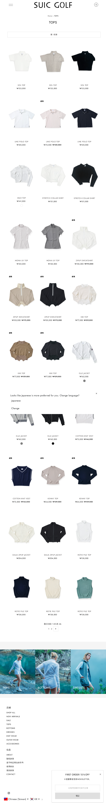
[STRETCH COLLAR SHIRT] (53, 174)
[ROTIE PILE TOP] (84, 531)
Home (50, 16)
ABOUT (9, 754)
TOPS (8, 724)
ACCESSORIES (12, 743)
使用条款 (10, 766)
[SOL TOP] (21, 61)
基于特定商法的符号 (15, 762)
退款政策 (10, 770)
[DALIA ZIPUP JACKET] (21, 531)
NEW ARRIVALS (13, 716)
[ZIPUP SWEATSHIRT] (84, 237)
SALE (8, 720)
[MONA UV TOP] (21, 237)
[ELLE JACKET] (84, 349)
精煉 (55, 34)
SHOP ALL (10, 712)
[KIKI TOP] (84, 293)
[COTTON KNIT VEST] (21, 475)
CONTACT (10, 774)
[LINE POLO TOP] (21, 118)
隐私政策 (10, 758)
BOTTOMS (10, 728)
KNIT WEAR (11, 736)
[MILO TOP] (21, 174)
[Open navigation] (10, 4)
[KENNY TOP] (53, 475)
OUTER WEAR (12, 740)
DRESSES (10, 732)
